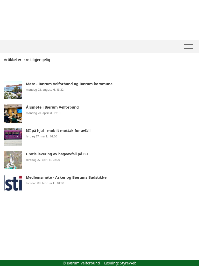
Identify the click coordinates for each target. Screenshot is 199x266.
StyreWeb (128, 263)
